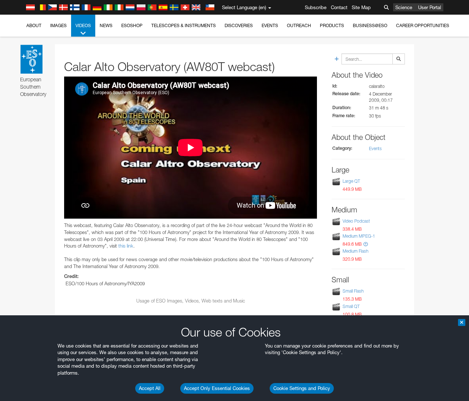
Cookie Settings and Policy (301, 388)
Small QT (351, 306)
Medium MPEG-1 (359, 236)
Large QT (351, 181)
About (33, 25)
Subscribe (315, 7)
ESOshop (132, 25)
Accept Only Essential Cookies (217, 388)
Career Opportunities (422, 25)
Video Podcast (356, 221)
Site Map (361, 7)
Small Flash (353, 291)
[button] (365, 244)
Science (403, 7)
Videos (83, 25)
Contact (339, 7)
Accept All (149, 388)
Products (332, 25)
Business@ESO (370, 25)
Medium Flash (355, 251)
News (106, 25)
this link (125, 246)
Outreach (299, 25)
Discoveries (239, 25)
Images (58, 25)
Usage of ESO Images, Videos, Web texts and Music (190, 301)
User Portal (429, 7)
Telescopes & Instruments (183, 25)
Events (270, 25)
